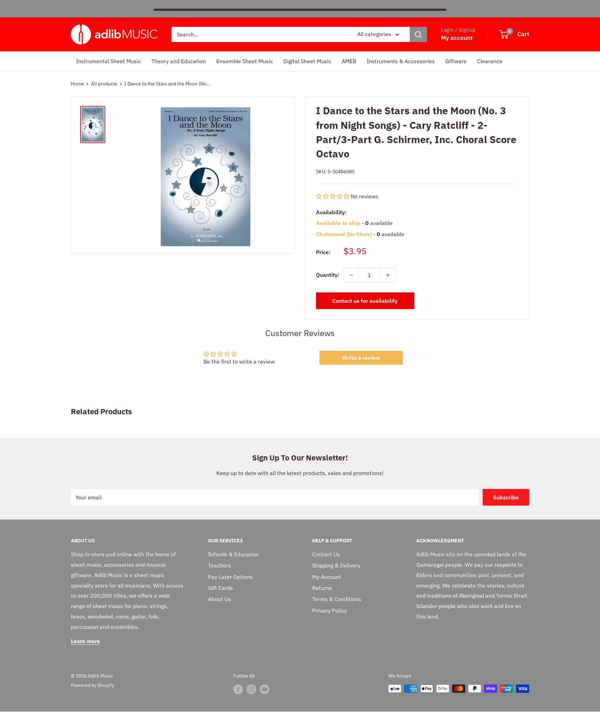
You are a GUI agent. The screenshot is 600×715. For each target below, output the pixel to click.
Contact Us (326, 554)
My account (457, 38)
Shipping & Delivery (336, 565)
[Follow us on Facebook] (238, 689)
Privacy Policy (329, 610)
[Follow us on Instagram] (251, 689)
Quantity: (327, 274)
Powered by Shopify (92, 685)
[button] (332, 196)
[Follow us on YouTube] (264, 689)
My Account (326, 576)
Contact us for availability (365, 300)
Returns (322, 587)
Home (77, 84)
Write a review (361, 357)
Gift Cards (220, 587)
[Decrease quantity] (351, 275)
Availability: (331, 211)
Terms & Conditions (336, 599)
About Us (219, 599)
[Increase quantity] (388, 275)
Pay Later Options (230, 576)
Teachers (219, 565)
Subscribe (506, 497)
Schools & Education (233, 554)
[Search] (418, 34)
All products (104, 84)
